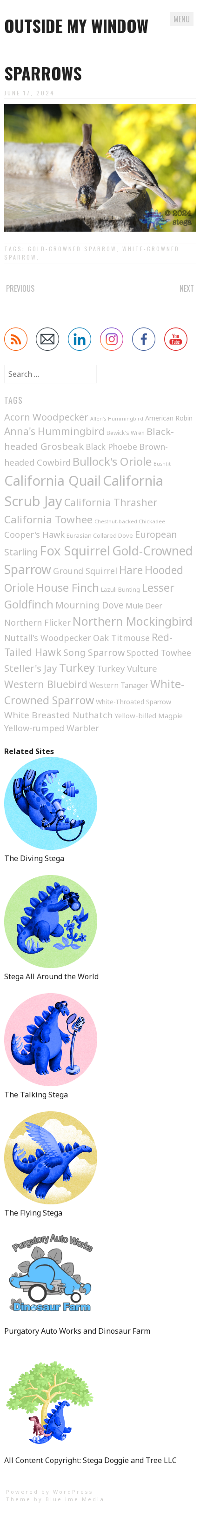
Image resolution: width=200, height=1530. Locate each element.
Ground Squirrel (85, 570)
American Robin (169, 418)
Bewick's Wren (126, 433)
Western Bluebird (45, 684)
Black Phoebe (111, 446)
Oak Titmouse (121, 637)
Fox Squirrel (75, 550)
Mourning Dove (89, 605)
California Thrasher (110, 502)
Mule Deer (144, 606)
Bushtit (162, 464)
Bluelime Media (75, 1499)
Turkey (77, 667)
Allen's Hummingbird (116, 418)
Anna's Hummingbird (54, 431)
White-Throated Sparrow (133, 701)
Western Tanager (118, 685)
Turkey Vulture (127, 668)
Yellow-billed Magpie (148, 715)
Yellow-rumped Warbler (51, 728)
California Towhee (48, 519)
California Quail (52, 480)
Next (187, 288)
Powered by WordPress (49, 1491)
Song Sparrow (94, 652)
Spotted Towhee (159, 652)
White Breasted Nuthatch (58, 715)
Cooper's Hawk (34, 534)
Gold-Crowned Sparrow (72, 249)
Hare (131, 570)
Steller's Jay (30, 668)
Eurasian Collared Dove (100, 535)
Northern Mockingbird (133, 621)
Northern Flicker (37, 622)
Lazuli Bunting (120, 589)
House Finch (67, 587)
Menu (181, 19)
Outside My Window (76, 25)
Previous (20, 288)
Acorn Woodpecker (46, 417)
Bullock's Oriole (112, 461)
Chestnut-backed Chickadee (129, 521)
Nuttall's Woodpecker (47, 637)
